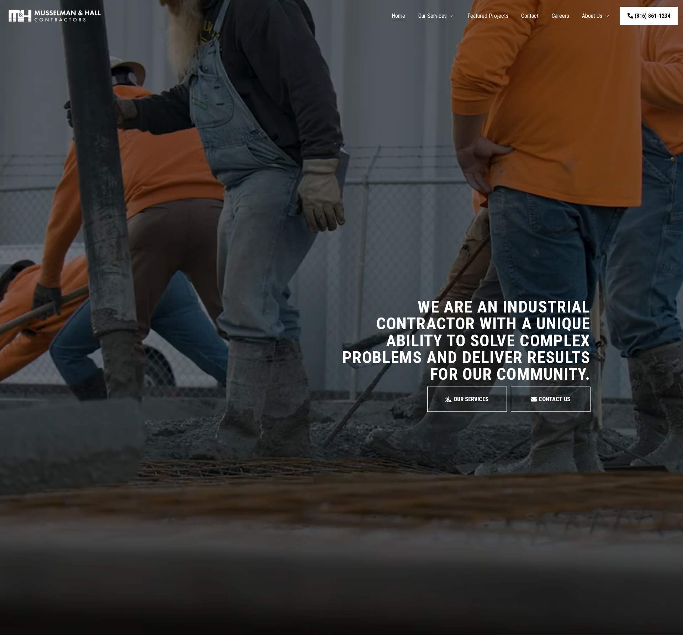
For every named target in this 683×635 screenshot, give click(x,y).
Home (398, 15)
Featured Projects (487, 15)
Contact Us (554, 399)
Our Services (471, 399)
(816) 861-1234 (651, 15)
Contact (530, 15)
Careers (560, 15)
